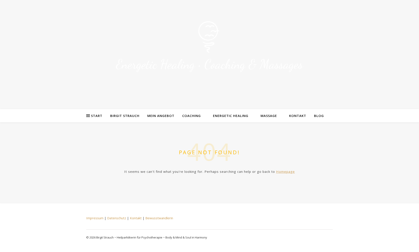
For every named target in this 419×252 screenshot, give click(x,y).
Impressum (94, 218)
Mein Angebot (160, 115)
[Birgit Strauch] (209, 37)
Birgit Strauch (124, 115)
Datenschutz (116, 218)
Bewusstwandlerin (159, 218)
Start (96, 115)
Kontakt (297, 115)
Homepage (285, 171)
